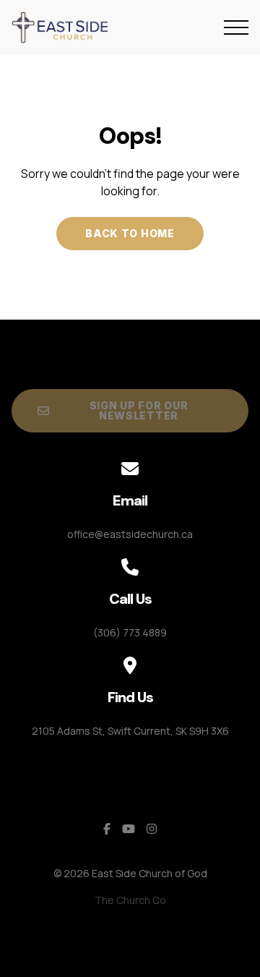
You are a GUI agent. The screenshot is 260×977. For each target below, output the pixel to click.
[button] (236, 27)
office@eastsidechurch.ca (130, 534)
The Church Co (130, 900)
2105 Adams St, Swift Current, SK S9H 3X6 (130, 731)
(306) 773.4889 (130, 632)
